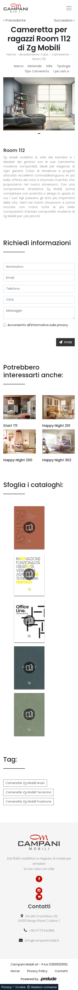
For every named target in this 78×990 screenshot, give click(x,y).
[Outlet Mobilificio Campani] (39, 897)
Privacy (7, 987)
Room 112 (39, 59)
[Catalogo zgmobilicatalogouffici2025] (29, 621)
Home (11, 54)
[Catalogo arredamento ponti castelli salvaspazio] (29, 714)
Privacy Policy (37, 971)
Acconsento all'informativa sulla (38, 325)
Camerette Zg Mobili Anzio (25, 783)
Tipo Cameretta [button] (36, 71)
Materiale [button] (35, 66)
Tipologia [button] (63, 66)
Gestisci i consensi (44, 987)
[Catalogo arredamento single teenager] (29, 667)
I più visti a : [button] (61, 71)
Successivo (63, 20)
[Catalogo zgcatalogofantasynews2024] (29, 574)
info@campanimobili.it (42, 940)
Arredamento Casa (33, 54)
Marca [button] (18, 66)
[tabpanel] (39, 103)
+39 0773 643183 (41, 930)
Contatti (61, 971)
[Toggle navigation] (69, 8)
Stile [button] (49, 66)
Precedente (15, 20)
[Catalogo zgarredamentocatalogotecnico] (29, 527)
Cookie (20, 987)
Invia (68, 342)
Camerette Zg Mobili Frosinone (28, 801)
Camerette (60, 54)
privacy (62, 325)
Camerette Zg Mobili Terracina (28, 792)
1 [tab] (39, 133)
